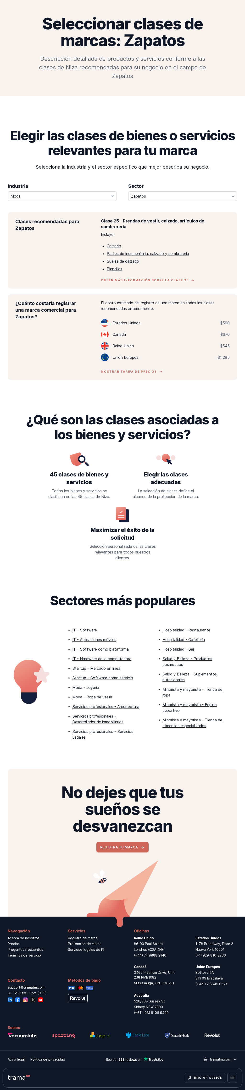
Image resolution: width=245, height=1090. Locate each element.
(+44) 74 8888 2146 (150, 955)
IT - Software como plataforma (100, 649)
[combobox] (62, 196)
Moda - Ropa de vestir (92, 697)
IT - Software (84, 630)
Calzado (114, 245)
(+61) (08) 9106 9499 (151, 1013)
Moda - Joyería (85, 687)
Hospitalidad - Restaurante (186, 630)
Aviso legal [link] (16, 1059)
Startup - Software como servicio (102, 677)
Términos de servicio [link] (24, 955)
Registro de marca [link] (82, 938)
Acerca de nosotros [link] (23, 938)
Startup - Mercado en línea (96, 668)
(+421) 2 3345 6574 (211, 984)
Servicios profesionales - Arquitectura (105, 706)
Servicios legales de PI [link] (86, 949)
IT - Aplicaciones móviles (94, 639)
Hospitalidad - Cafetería (183, 639)
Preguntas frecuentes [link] (25, 949)
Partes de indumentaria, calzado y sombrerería (148, 253)
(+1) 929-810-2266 (210, 955)
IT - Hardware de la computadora (101, 658)
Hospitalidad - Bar (178, 649)
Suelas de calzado (123, 261)
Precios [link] (14, 944)
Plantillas (114, 268)
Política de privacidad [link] (47, 1059)
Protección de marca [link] (84, 944)
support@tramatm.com (26, 987)
